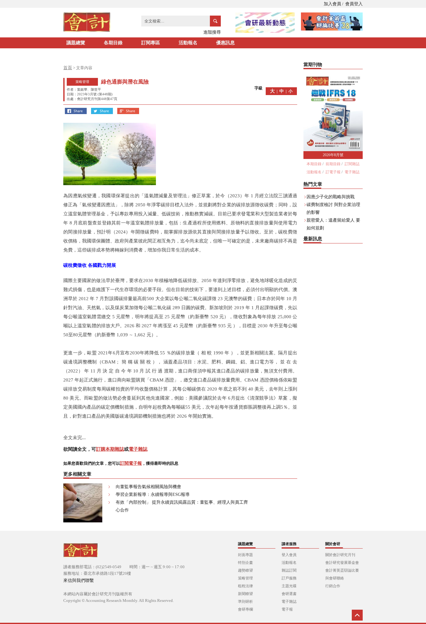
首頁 (67, 67)
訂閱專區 (150, 42)
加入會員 (332, 4)
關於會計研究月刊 (340, 555)
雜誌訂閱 (289, 570)
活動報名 (188, 42)
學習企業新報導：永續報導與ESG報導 (153, 494)
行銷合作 (332, 586)
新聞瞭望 (245, 594)
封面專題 (245, 555)
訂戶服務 (289, 578)
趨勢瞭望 (245, 570)
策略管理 (245, 578)
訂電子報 (333, 172)
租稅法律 (245, 586)
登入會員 (289, 555)
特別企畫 (245, 562)
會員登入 (354, 4)
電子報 (287, 609)
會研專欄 (245, 609)
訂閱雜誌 (352, 164)
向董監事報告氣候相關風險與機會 (148, 486)
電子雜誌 (138, 449)
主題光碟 (289, 586)
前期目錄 (333, 164)
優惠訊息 (225, 42)
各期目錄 (113, 42)
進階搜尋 (212, 32)
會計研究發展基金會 (342, 562)
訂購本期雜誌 (110, 449)
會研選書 (289, 594)
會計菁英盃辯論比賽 (342, 570)
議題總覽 (75, 42)
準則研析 (245, 601)
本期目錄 (314, 164)
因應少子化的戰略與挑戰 (331, 196)
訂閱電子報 (131, 463)
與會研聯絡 (334, 578)
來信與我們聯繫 (78, 580)
